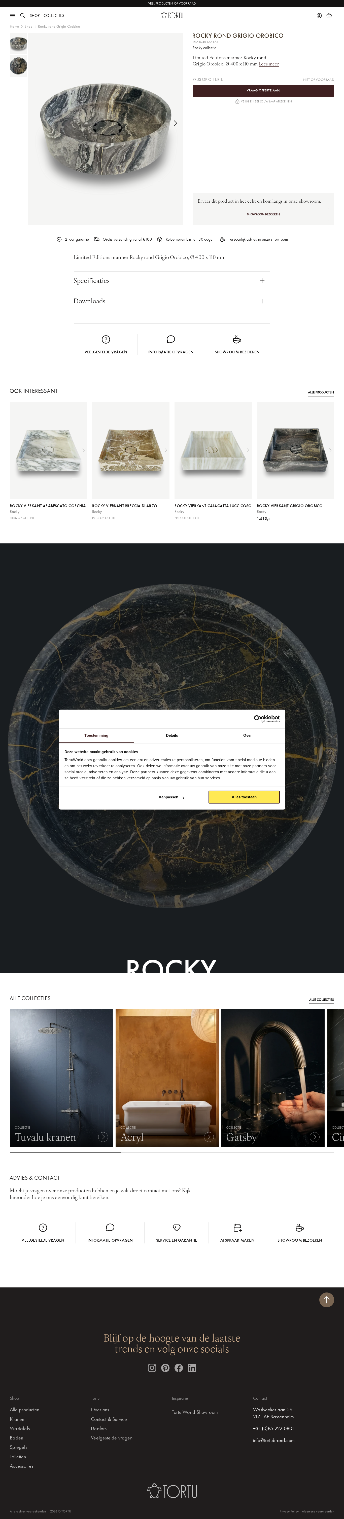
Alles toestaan (244, 797)
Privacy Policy (289, 1511)
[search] (23, 16)
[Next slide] (175, 123)
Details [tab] (172, 735)
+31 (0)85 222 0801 (274, 1428)
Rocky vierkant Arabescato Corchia (48, 506)
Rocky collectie (204, 47)
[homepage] (172, 15)
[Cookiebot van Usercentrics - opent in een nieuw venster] (258, 719)
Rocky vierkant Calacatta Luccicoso (213, 506)
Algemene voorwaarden (318, 1511)
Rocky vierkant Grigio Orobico (290, 506)
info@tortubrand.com (274, 1440)
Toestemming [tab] (96, 735)
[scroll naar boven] (326, 1299)
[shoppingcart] (329, 16)
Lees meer (269, 63)
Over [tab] (247, 735)
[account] (319, 16)
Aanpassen (168, 797)
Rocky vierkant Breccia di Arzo (124, 506)
